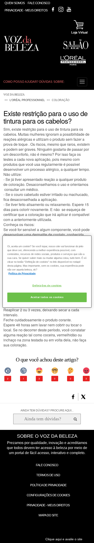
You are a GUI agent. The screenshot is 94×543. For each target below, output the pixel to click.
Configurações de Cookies (48, 495)
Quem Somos (15, 3)
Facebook (52, 9)
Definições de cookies (47, 285)
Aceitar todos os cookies (47, 297)
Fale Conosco (39, 3)
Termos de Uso (48, 475)
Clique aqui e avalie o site (63, 539)
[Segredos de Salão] (75, 48)
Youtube (68, 9)
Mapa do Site (48, 515)
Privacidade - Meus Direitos (26, 10)
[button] (82, 82)
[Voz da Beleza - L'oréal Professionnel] (72, 66)
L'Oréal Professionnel (27, 100)
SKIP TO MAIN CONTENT (21, 1)
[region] (46, 271)
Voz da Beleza (14, 94)
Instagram (60, 9)
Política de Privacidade (48, 485)
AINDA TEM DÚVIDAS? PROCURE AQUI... (47, 410)
